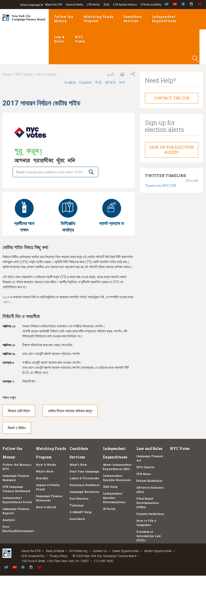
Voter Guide (46, 74)
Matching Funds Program (98, 18)
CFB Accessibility (151, 4)
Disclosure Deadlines (85, 485)
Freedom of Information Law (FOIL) (148, 536)
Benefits (42, 478)
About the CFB (53, 4)
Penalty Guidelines (150, 514)
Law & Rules (59, 39)
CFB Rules (143, 474)
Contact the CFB (171, 97)
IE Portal (109, 509)
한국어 (110, 82)
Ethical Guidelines (149, 481)
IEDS (106, 4)
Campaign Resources (84, 492)
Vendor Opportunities (158, 551)
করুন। (7, 302)
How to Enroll (46, 507)
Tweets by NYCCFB (160, 185)
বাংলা (122, 82)
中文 (98, 82)
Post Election (79, 498)
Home (7, 74)
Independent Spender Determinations (114, 498)
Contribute (77, 519)
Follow (192, 181)
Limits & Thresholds (84, 478)
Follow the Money (63, 18)
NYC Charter (145, 467)
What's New (45, 471)
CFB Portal (93, 4)
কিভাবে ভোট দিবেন (19, 410)
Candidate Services (132, 18)
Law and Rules (149, 448)
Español (85, 82)
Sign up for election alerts (171, 150)
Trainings (77, 505)
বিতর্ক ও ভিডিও (17, 427)
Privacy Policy (58, 556)
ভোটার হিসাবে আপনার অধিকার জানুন (70, 410)
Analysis (9, 520)
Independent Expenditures (164, 18)
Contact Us (99, 551)
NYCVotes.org (78, 551)
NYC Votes (80, 39)
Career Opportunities (125, 551)
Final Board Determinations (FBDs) (147, 503)
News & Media (74, 4)
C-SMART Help (81, 512)
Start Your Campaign (84, 471)
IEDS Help (110, 487)
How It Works (46, 464)
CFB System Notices (125, 4)
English (70, 82)
